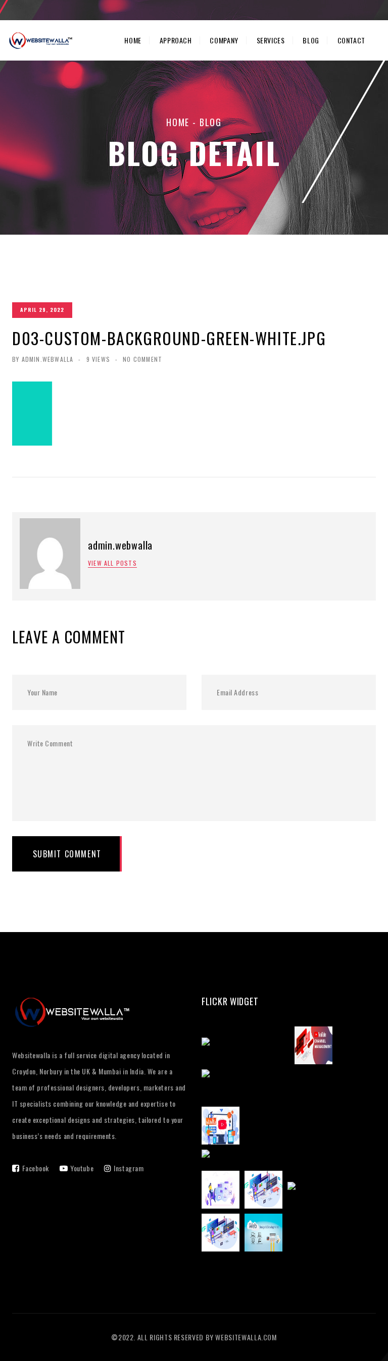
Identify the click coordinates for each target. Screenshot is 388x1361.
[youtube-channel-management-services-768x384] (316, 1047)
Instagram (128, 1168)
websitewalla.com (245, 1337)
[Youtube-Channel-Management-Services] (223, 1127)
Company (224, 40)
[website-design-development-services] (266, 1191)
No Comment (142, 359)
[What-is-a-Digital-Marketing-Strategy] (275, 1159)
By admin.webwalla (42, 359)
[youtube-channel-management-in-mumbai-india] (289, 1087)
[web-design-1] (223, 1234)
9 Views (98, 359)
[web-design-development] (266, 1234)
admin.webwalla (120, 545)
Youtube (81, 1168)
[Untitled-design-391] (328, 1191)
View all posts (112, 563)
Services (271, 40)
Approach (176, 40)
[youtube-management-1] (248, 1047)
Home (132, 40)
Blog (311, 40)
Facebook (35, 1168)
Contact (351, 40)
